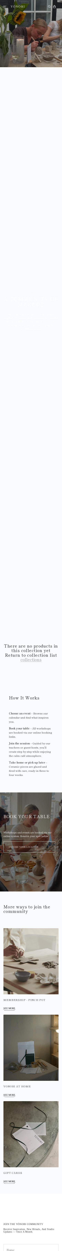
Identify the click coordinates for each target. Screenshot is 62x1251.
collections (31, 659)
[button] (5, 6)
